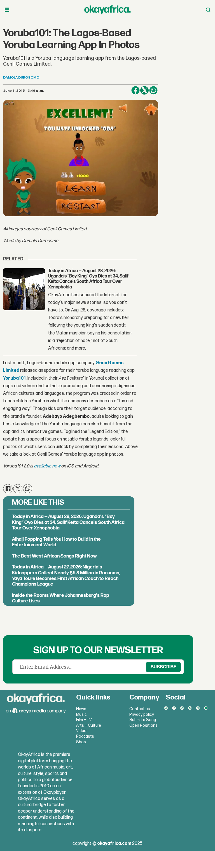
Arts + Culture (88, 725)
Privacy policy (141, 714)
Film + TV (84, 719)
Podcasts (85, 736)
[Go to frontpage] (107, 9)
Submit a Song (142, 719)
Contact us (139, 709)
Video (81, 730)
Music (81, 714)
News (81, 709)
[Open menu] (7, 10)
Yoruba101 (14, 378)
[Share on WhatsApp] (153, 90)
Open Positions (143, 725)
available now (47, 466)
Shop (81, 742)
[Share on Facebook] (135, 90)
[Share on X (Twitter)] (144, 90)
